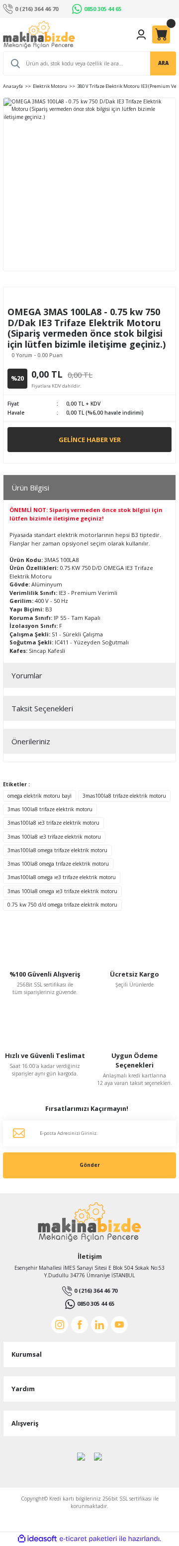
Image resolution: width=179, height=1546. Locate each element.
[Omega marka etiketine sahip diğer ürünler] (34, 298)
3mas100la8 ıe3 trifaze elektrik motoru (53, 822)
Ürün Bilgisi (30, 488)
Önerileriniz (30, 741)
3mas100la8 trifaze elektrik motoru (124, 795)
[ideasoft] (37, 1539)
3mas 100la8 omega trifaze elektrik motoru (58, 863)
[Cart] (161, 34)
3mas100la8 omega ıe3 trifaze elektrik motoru (61, 877)
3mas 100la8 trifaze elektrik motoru (49, 809)
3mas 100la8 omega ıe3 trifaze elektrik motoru (62, 891)
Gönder (90, 1164)
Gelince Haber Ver (90, 439)
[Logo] (39, 34)
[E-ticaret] (88, 1539)
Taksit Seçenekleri (42, 708)
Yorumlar (26, 675)
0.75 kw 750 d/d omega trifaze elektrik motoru (62, 904)
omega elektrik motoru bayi (39, 795)
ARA (163, 62)
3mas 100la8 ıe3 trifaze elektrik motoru (54, 836)
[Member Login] (141, 34)
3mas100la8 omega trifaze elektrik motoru (57, 850)
